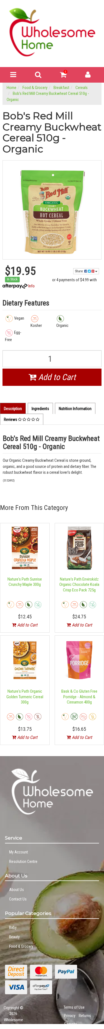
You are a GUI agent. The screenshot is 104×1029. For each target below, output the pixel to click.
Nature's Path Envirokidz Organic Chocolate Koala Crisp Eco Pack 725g (79, 585)
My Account (18, 852)
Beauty (14, 937)
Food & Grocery (21, 946)
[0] (63, 76)
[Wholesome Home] (52, 31)
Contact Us (18, 899)
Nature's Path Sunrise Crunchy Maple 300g (24, 582)
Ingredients (40, 408)
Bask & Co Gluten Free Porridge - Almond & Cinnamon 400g (79, 697)
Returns (85, 1015)
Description (13, 408)
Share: (79, 271)
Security (70, 1024)
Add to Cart (56, 377)
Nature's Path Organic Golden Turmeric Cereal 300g (24, 697)
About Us (16, 889)
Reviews (11, 419)
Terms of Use (74, 1007)
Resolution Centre (23, 861)
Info (31, 285)
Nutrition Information (75, 408)
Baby (13, 927)
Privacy (69, 1015)
